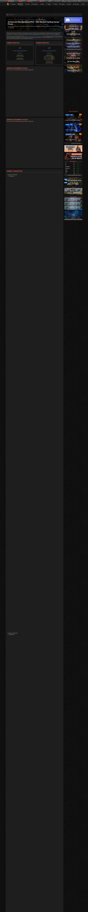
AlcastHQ (58, 1)
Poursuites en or (42, 1)
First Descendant (64, 1)
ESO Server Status (50, 1)
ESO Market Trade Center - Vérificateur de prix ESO (24, 19)
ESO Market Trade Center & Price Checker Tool (34, 36)
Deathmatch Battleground (11, 1)
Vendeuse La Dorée (22, 1)
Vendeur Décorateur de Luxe (32, 1)
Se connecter (69, 1)
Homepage (10, 19)
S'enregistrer (75, 1)
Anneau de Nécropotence (20, 50)
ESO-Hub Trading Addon (57, 37)
